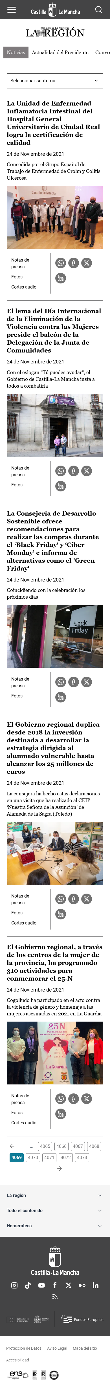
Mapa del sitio (85, 1348)
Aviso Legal (57, 1348)
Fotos (17, 277)
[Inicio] (55, 1260)
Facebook (55, 1285)
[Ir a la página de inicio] (55, 9)
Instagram (14, 1285)
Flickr (82, 1285)
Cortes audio (23, 287)
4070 (33, 1157)
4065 (45, 1146)
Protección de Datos (23, 1348)
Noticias (16, 52)
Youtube (41, 1285)
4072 (66, 1157)
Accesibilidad (17, 1360)
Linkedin (95, 1285)
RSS (55, 1296)
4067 (78, 1146)
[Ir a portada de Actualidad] (55, 32)
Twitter (68, 1285)
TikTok (28, 1285)
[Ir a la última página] (55, 1168)
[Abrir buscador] (98, 9)
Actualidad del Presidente (60, 52)
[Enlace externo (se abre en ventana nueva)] (43, 1375)
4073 (82, 1157)
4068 (94, 1146)
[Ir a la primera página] (17, 1146)
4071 (49, 1157)
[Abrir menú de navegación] (12, 10)
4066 (61, 1146)
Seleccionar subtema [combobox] (32, 80)
